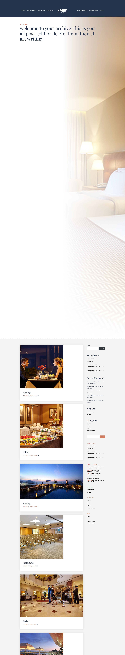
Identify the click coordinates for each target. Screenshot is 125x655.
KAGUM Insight (82, 10)
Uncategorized (91, 430)
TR (103, 4)
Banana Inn (90, 361)
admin (26, 395)
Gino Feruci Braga (92, 363)
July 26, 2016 (33, 566)
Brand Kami (42, 10)
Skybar (26, 621)
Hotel (88, 426)
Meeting (27, 392)
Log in (88, 516)
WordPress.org (91, 523)
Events (89, 423)
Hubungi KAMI (93, 10)
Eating (26, 452)
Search (88, 345)
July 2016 (89, 414)
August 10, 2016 (33, 395)
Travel (89, 428)
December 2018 (90, 412)
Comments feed (91, 521)
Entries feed (90, 518)
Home (23, 10)
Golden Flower (91, 358)
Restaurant (28, 562)
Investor (51, 10)
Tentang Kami (31, 10)
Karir (101, 10)
